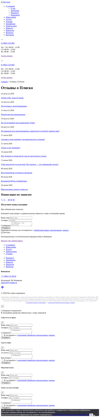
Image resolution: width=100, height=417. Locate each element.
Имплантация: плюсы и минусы (14, 189)
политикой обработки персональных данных (61, 302)
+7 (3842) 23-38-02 (8, 276)
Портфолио (10, 24)
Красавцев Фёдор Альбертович (14, 181)
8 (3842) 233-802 (8, 43)
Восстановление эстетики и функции (16, 173)
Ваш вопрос (6, 358)
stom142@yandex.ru (9, 283)
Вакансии (10, 30)
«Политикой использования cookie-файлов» (71, 415)
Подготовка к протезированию (14, 106)
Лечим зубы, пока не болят (12, 98)
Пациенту (15, 13)
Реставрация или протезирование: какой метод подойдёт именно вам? (30, 131)
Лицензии (15, 11)
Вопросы (9, 33)
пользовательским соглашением (36, 302)
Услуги (9, 19)
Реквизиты (15, 15)
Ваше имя (5, 218)
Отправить (6, 338)
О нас (13, 8)
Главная (4, 82)
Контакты (10, 35)
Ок (91, 415)
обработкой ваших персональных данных (51, 230)
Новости (9, 28)
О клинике (10, 6)
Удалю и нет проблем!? (10, 148)
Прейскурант (11, 26)
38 (9, 200)
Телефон (4, 220)
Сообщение (6, 225)
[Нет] (94, 415)
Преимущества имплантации (13, 114)
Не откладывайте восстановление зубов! (18, 123)
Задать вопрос (7, 56)
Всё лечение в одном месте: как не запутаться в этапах (23, 156)
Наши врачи (11, 17)
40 (14, 200)
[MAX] (3, 289)
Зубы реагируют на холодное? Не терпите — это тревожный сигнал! (29, 164)
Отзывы (9, 22)
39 (11, 200)
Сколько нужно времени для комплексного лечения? (23, 139)
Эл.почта (5, 353)
